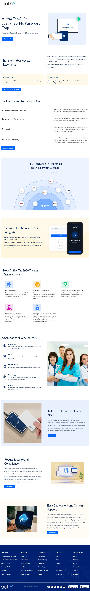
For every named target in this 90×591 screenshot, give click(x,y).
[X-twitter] (52, 587)
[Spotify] (61, 587)
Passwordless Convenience (13, 119)
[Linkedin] (55, 587)
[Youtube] (64, 587)
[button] (86, 3)
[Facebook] (48, 587)
